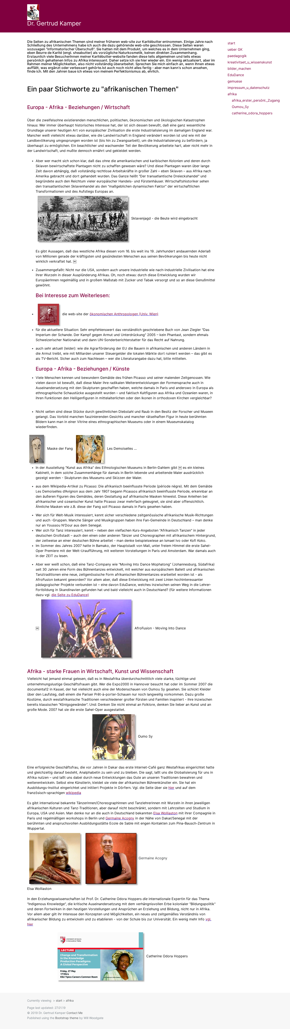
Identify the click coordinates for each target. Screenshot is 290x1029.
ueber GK (235, 49)
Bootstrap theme (66, 1018)
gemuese (235, 81)
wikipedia (73, 793)
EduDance (236, 75)
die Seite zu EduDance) (70, 595)
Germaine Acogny (120, 818)
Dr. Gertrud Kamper (54, 23)
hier (171, 787)
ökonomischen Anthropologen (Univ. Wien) (124, 314)
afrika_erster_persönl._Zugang (247, 100)
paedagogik (237, 56)
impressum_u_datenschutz (245, 87)
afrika (232, 94)
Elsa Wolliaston (165, 813)
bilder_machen (239, 68)
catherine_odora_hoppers (247, 113)
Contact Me (74, 1013)
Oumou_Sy (240, 107)
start (231, 43)
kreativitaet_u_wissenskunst (245, 62)
